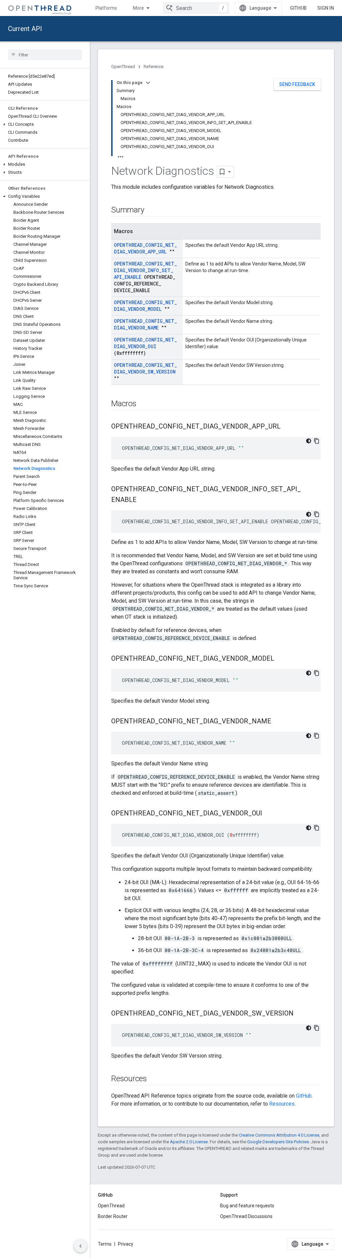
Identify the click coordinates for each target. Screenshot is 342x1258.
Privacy (125, 1244)
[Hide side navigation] (80, 1246)
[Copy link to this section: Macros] (143, 404)
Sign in (325, 8)
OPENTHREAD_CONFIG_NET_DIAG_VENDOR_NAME (145, 324)
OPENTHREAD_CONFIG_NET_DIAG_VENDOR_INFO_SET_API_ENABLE (145, 270)
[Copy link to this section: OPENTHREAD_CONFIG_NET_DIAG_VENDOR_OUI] (269, 814)
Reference (153, 66)
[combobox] (196, 8)
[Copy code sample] (317, 441)
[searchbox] (45, 54)
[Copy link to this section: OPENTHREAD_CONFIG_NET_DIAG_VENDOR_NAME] (278, 722)
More (138, 8)
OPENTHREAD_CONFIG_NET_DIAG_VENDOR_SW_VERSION (145, 368)
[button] (45, 124)
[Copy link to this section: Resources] (153, 1079)
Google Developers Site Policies (278, 1141)
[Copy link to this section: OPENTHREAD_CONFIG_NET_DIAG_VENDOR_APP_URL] (287, 427)
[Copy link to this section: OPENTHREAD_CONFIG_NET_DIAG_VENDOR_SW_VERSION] (300, 1014)
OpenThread (123, 66)
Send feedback (297, 84)
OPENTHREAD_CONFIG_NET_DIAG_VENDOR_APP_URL (145, 248)
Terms (105, 1244)
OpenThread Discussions (246, 1216)
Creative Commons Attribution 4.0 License (279, 1135)
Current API (25, 29)
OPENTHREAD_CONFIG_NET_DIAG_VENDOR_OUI (145, 343)
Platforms (106, 8)
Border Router (113, 1216)
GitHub (298, 8)
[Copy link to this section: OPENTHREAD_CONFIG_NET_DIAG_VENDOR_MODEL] (281, 659)
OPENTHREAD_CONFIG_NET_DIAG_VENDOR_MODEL (145, 305)
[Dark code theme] (309, 441)
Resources (282, 1104)
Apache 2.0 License (189, 1141)
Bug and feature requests (247, 1205)
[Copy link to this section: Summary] (150, 210)
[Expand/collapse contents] (148, 83)
